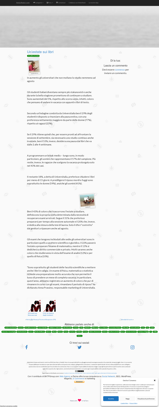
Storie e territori (131, 332)
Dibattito (87, 327)
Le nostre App (93, 3)
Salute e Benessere (95, 332)
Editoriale (125, 327)
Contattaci (61, 3)
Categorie (38, 3)
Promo (85, 332)
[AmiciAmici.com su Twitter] (79, 348)
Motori (48, 332)
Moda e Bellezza (39, 332)
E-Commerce (78, 378)
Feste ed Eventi (135, 327)
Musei (54, 332)
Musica (60, 332)
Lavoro (31, 332)
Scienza (105, 332)
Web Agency (65, 376)
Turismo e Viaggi (143, 332)
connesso (120, 69)
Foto (50, 3)
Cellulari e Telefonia (55, 327)
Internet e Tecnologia (8, 332)
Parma (66, 332)
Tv (150, 332)
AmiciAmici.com (23, 3)
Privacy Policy (133, 403)
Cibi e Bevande (67, 327)
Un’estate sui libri (40, 51)
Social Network (108, 376)
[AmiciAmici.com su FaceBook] (26, 348)
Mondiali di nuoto (127, 319)
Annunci (20, 327)
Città (81, 327)
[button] (155, 380)
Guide (152, 327)
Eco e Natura (103, 327)
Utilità (155, 332)
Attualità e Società (33, 56)
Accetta (111, 399)
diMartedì (95, 327)
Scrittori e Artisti (114, 332)
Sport (122, 332)
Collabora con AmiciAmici (77, 3)
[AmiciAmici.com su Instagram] (132, 348)
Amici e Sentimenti (10, 327)
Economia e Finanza (115, 327)
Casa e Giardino (42, 327)
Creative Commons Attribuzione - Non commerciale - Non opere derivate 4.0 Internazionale (90, 373)
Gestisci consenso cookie (8, 406)
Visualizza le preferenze (146, 399)
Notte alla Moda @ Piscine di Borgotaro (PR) (41, 319)
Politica (79, 332)
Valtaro (79, 336)
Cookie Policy (124, 403)
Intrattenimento (22, 332)
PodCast (72, 332)
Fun (147, 327)
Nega (127, 399)
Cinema (75, 327)
